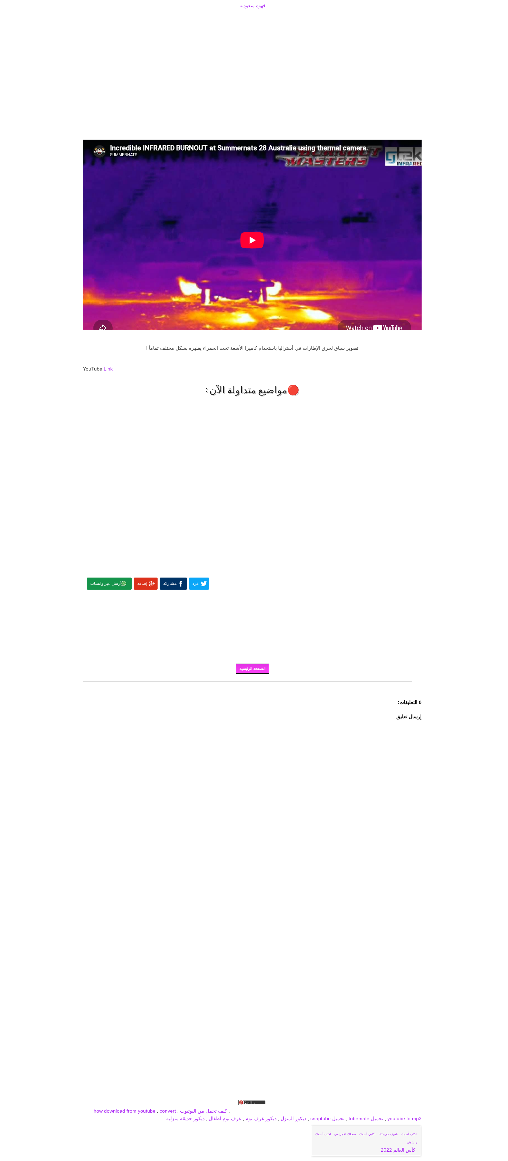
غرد (195, 583)
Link (108, 369)
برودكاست (252, 686)
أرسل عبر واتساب (105, 583)
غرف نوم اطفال (224, 1118)
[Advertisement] (252, 18)
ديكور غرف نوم (260, 1118)
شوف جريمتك (388, 1134)
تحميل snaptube (327, 1118)
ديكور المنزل (292, 1118)
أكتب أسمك (409, 1134)
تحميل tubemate (366, 1118)
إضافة (142, 583)
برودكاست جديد (315, 1111)
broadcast (242, 1111)
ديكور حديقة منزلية (185, 1118)
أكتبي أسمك (367, 1134)
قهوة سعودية (252, 5)
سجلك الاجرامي (345, 1134)
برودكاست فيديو (382, 1111)
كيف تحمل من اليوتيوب (203, 1111)
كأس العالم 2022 (399, 1150)
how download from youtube (125, 1111)
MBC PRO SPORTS (276, 1111)
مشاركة (170, 583)
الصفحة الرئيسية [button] (252, 668)
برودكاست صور (349, 1111)
